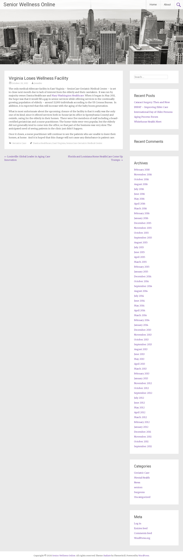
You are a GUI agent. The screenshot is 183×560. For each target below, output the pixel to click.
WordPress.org (142, 538)
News (137, 482)
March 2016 (140, 208)
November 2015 (143, 227)
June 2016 (139, 193)
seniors (138, 487)
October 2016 (141, 179)
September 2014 (143, 286)
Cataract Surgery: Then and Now (152, 102)
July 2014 (139, 295)
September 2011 (143, 446)
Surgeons (139, 492)
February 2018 (142, 169)
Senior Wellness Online (29, 5)
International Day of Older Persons (153, 112)
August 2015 (141, 242)
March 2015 (140, 261)
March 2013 (140, 368)
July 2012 (139, 397)
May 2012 (139, 407)
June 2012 (139, 402)
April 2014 (139, 310)
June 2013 (139, 354)
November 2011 (143, 436)
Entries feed (141, 528)
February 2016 (142, 213)
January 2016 (141, 218)
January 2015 (141, 271)
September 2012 (143, 393)
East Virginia (58, 143)
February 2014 (142, 320)
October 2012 (141, 388)
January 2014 (141, 325)
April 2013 (139, 363)
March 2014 (140, 315)
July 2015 (139, 247)
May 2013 (139, 359)
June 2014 (139, 300)
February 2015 (141, 266)
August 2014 (141, 291)
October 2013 (141, 339)
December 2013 (142, 329)
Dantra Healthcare (42, 143)
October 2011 (141, 441)
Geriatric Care (19, 143)
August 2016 (141, 184)
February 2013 (141, 373)
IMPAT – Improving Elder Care (151, 107)
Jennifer (38, 83)
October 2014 (141, 281)
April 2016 (139, 203)
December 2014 (142, 276)
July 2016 (139, 189)
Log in (137, 523)
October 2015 (141, 232)
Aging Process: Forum (146, 116)
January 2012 (141, 426)
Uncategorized (142, 497)
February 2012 (142, 422)
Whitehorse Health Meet (147, 121)
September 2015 (143, 237)
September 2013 (143, 344)
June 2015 (139, 252)
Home (153, 4)
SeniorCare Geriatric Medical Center (84, 143)
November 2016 (143, 174)
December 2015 (142, 223)
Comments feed (143, 533)
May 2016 (139, 198)
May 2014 (139, 305)
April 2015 (139, 257)
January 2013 (141, 378)
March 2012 (140, 417)
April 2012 (139, 412)
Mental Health (142, 477)
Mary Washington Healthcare (68, 95)
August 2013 (140, 349)
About (167, 4)
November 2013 (143, 334)
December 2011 (142, 431)
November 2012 (143, 383)
